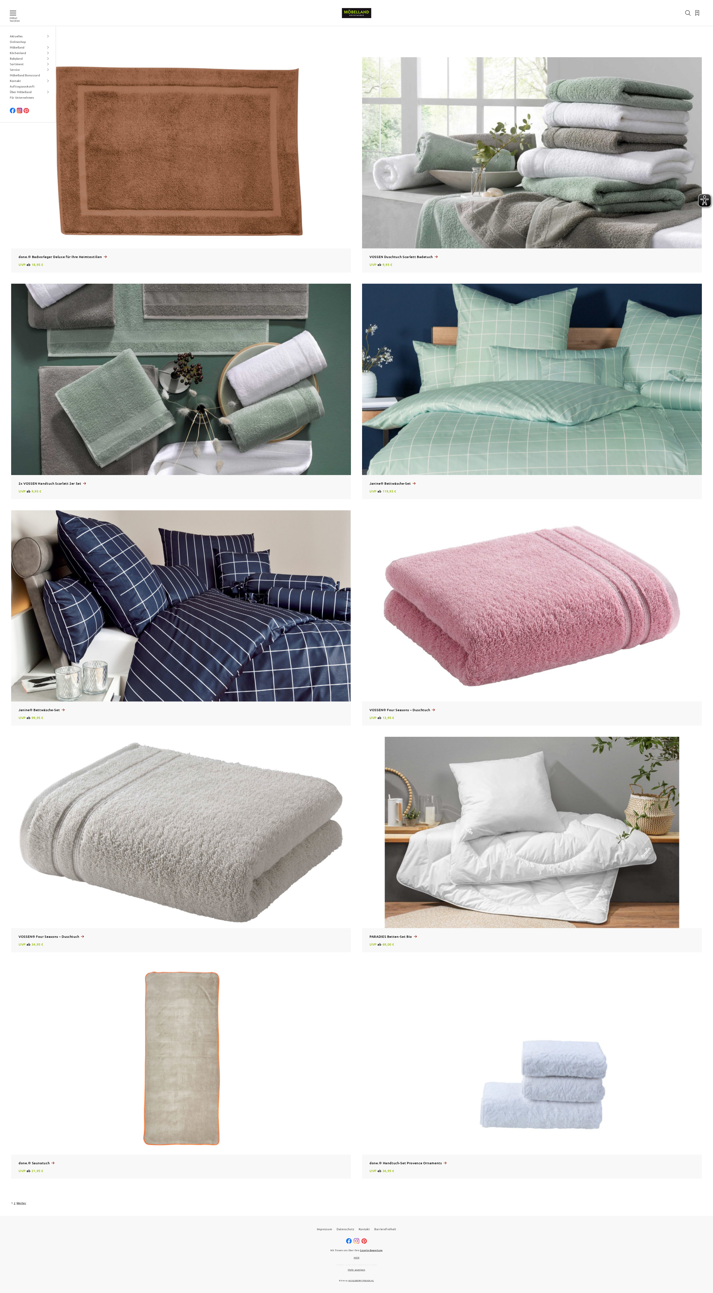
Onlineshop (18, 41)
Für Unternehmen (22, 97)
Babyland (16, 58)
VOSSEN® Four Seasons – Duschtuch (400, 710)
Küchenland (18, 53)
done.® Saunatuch (35, 1163)
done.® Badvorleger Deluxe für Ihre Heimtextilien (61, 257)
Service (15, 69)
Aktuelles (16, 36)
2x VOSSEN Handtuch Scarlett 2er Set (50, 483)
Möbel (13, 18)
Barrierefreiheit (385, 1229)
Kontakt (15, 80)
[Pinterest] (26, 112)
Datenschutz (345, 1229)
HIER (356, 1257)
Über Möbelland (21, 92)
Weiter (21, 1203)
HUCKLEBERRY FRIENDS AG (361, 1280)
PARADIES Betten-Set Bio (391, 936)
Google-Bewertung (371, 1250)
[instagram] (356, 1242)
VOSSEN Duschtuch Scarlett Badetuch (401, 257)
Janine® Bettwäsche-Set (390, 483)
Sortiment (17, 64)
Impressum (324, 1229)
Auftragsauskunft (22, 86)
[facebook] (12, 112)
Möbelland (17, 47)
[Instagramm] (19, 112)
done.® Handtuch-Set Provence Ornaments (406, 1163)
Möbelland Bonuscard (25, 75)
